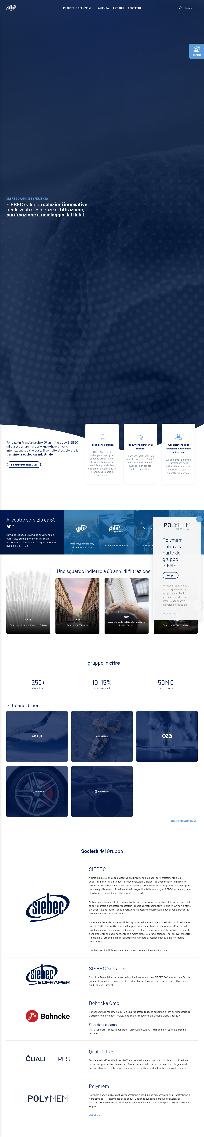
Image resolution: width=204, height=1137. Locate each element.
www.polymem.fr (172, 613)
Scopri (170, 575)
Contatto (134, 7)
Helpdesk (196, 55)
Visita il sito (95, 1115)
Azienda (103, 7)
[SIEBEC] (11, 8)
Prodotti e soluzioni (77, 7)
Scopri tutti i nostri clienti (183, 821)
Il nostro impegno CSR (24, 464)
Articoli (118, 7)
